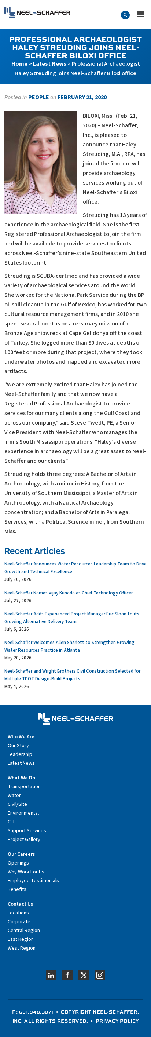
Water (14, 795)
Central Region (24, 930)
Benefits (17, 889)
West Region (22, 948)
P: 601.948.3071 (33, 1011)
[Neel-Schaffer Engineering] (37, 12)
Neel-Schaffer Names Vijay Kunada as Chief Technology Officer (68, 593)
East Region (21, 939)
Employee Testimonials (33, 880)
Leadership (20, 754)
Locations (18, 913)
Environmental (23, 813)
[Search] (125, 15)
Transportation (24, 786)
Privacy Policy (117, 1021)
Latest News (49, 64)
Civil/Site (17, 804)
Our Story (18, 745)
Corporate (19, 921)
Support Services (27, 830)
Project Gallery (24, 839)
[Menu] (140, 15)
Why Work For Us (26, 872)
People (38, 97)
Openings (18, 863)
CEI (11, 822)
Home (19, 64)
